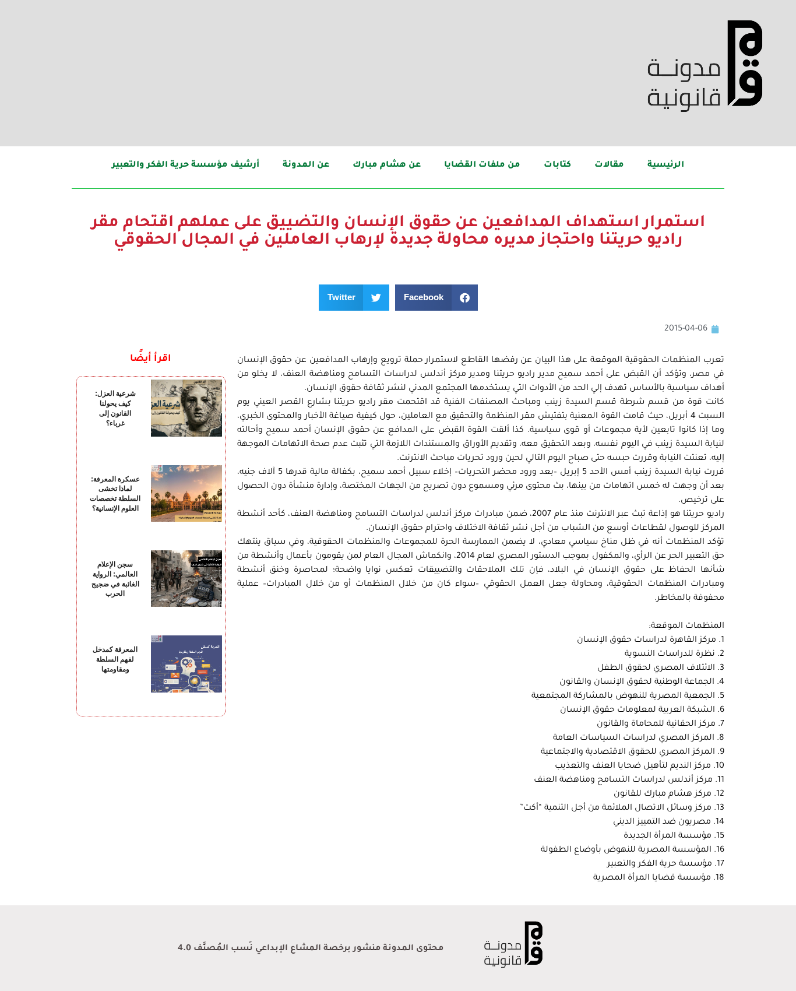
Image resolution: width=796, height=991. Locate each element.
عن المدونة (306, 165)
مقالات (609, 165)
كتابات (557, 165)
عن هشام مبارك (387, 165)
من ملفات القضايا (482, 165)
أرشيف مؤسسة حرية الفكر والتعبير (185, 165)
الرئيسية (665, 165)
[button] (436, 297)
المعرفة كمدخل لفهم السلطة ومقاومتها (115, 659)
